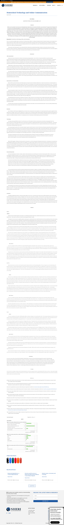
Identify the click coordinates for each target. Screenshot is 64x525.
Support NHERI (55, 522)
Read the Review (50, 2)
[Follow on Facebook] (6, 513)
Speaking (49, 5)
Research (35, 5)
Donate (59, 5)
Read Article (10, 476)
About (53, 5)
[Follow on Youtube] (10, 513)
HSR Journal (42, 5)
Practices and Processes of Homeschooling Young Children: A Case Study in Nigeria (32, 474)
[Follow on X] (8, 513)
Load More (32, 485)
